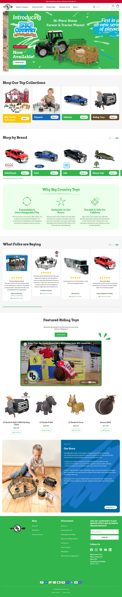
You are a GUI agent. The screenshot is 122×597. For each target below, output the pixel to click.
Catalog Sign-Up (66, 530)
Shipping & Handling (68, 534)
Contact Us (65, 543)
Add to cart (16, 432)
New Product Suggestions (70, 556)
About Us (64, 526)
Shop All (35, 526)
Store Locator (65, 547)
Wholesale (64, 552)
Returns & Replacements (69, 539)
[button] (2, 42)
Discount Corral (37, 534)
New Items (35, 530)
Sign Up (105, 537)
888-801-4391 (94, 564)
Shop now (61, 334)
